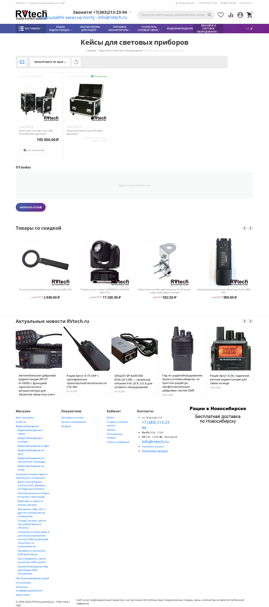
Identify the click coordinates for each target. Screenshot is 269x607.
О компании (23, 582)
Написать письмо (153, 446)
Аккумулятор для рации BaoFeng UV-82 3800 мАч (224, 291)
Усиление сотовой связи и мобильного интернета (31, 476)
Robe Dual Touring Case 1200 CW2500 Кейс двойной (36, 132)
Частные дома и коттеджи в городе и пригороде (33, 494)
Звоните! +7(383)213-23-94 (100, 12)
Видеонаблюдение (27, 426)
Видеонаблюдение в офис (33, 446)
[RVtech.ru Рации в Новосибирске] (31, 15)
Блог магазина (25, 417)
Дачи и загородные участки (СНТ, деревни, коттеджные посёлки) (32, 485)
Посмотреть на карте (155, 451)
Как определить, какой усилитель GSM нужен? (32, 560)
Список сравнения (118, 442)
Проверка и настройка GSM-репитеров (31, 552)
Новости (21, 422)
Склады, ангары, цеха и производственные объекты (32, 524)
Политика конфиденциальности (29, 588)
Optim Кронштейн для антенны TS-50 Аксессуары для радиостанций (164, 291)
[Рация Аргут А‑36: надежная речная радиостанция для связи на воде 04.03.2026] (230, 395)
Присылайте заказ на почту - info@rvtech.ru (83, 17)
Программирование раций (32, 578)
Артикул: (24, 76)
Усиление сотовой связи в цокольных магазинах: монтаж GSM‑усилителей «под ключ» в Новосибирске (33, 539)
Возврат (66, 426)
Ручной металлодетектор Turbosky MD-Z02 (45, 289)
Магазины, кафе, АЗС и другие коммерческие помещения (31, 512)
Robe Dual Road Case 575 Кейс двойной (85, 132)
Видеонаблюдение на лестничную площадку (32, 459)
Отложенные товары (115, 435)
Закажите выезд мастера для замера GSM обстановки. (33, 570)
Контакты (245, 3)
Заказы (111, 429)
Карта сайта (23, 595)
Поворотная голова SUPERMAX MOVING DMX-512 (105, 291)
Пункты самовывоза (73, 422)
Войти (110, 417)
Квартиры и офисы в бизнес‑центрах (30, 503)
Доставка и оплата (72, 417)
